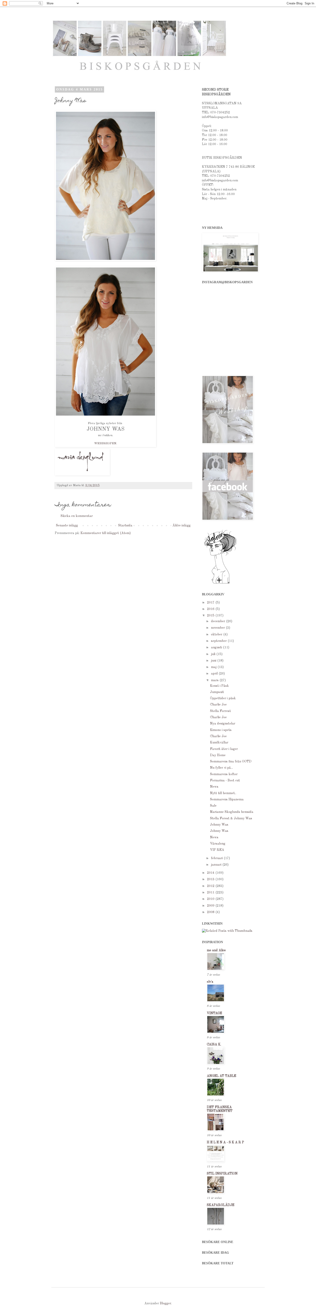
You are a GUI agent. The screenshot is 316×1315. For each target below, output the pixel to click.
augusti (217, 647)
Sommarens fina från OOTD (230, 761)
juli (213, 654)
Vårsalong (217, 843)
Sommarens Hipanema (227, 799)
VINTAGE (214, 1013)
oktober (217, 634)
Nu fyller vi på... (221, 767)
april (215, 673)
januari (216, 864)
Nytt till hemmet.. (223, 793)
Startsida (125, 525)
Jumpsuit (217, 692)
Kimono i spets (221, 730)
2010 (211, 899)
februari (217, 858)
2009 (211, 905)
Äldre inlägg (181, 525)
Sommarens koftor (224, 774)
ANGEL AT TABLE (221, 1076)
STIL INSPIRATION (222, 1173)
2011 (211, 892)
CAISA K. (214, 1044)
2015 (211, 615)
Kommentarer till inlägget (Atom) (106, 533)
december (218, 621)
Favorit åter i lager (224, 749)
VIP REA (217, 850)
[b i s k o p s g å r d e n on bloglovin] (220, 583)
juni (214, 660)
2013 (211, 879)
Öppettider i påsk (223, 698)
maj (214, 667)
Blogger (165, 1303)
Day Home (218, 755)
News (214, 786)
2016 (211, 609)
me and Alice (216, 950)
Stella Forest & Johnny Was (231, 818)
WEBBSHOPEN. (105, 443)
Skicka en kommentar (77, 516)
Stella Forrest (220, 711)
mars (215, 680)
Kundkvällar (219, 742)
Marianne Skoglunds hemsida (231, 812)
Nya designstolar (222, 723)
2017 (211, 602)
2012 (211, 886)
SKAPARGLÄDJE (220, 1205)
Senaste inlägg (67, 525)
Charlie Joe (218, 704)
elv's (210, 981)
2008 (211, 912)
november (218, 627)
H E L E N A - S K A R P (225, 1142)
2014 (211, 872)
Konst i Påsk (219, 685)
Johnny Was (219, 824)
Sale (213, 805)
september (219, 641)
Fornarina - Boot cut (225, 780)
